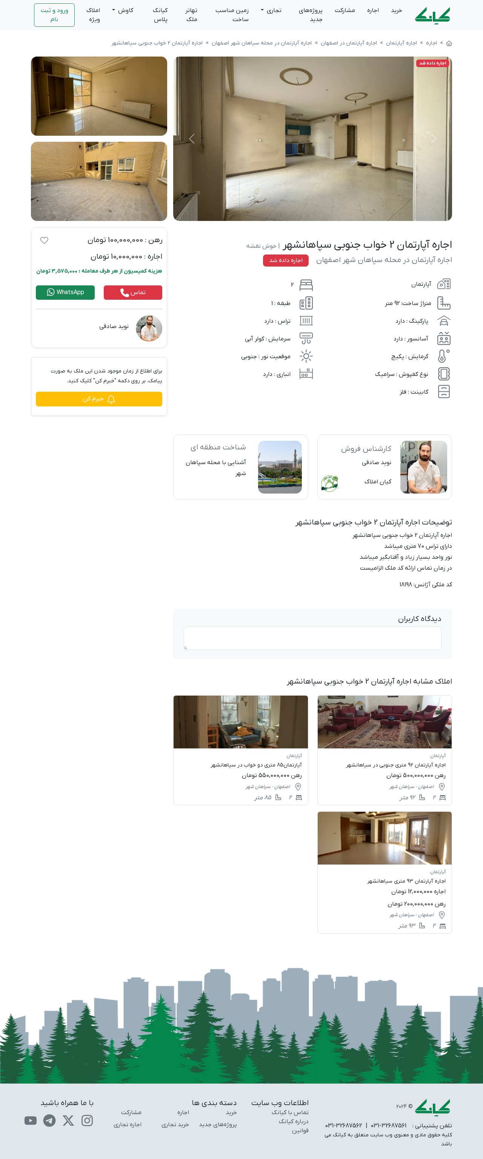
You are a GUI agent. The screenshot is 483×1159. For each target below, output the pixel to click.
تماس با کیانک (290, 1112)
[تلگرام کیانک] (49, 1120)
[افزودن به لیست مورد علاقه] (44, 240)
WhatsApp (69, 292)
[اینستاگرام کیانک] (87, 1120)
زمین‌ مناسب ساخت (232, 15)
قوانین (300, 1130)
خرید (396, 10)
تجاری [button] (273, 10)
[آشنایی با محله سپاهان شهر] (241, 467)
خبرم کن (93, 399)
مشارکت (345, 10)
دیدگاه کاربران (419, 619)
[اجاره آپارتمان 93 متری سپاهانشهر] (385, 872)
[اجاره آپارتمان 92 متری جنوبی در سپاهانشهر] (385, 750)
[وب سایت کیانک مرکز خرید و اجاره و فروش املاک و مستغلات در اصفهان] (449, 43)
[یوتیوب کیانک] (30, 1120)
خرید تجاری (175, 1124)
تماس (137, 292)
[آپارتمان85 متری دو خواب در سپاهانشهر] (241, 750)
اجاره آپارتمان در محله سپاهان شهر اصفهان (384, 260)
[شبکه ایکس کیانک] (68, 1120)
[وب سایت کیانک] (433, 15)
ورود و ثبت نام (54, 15)
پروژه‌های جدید (311, 15)
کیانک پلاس (160, 15)
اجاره (373, 10)
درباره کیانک (294, 1121)
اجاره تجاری (128, 1124)
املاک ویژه (93, 15)
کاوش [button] (125, 10)
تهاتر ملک (191, 15)
